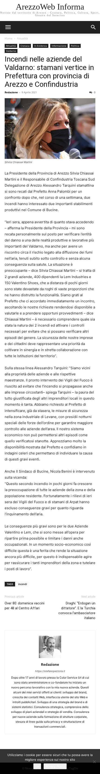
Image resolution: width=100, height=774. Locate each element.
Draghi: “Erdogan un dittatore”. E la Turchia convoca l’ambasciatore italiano (76, 610)
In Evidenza (40, 45)
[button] (93, 27)
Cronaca (25, 45)
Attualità (22, 38)
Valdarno (11, 50)
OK (37, 766)
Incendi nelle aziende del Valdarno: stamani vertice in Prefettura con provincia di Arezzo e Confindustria (49, 72)
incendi (22, 584)
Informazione (59, 45)
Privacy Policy (55, 766)
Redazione (11, 92)
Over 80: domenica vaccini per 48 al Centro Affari (24, 605)
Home (9, 38)
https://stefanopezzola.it (50, 671)
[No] (94, 761)
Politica (75, 45)
